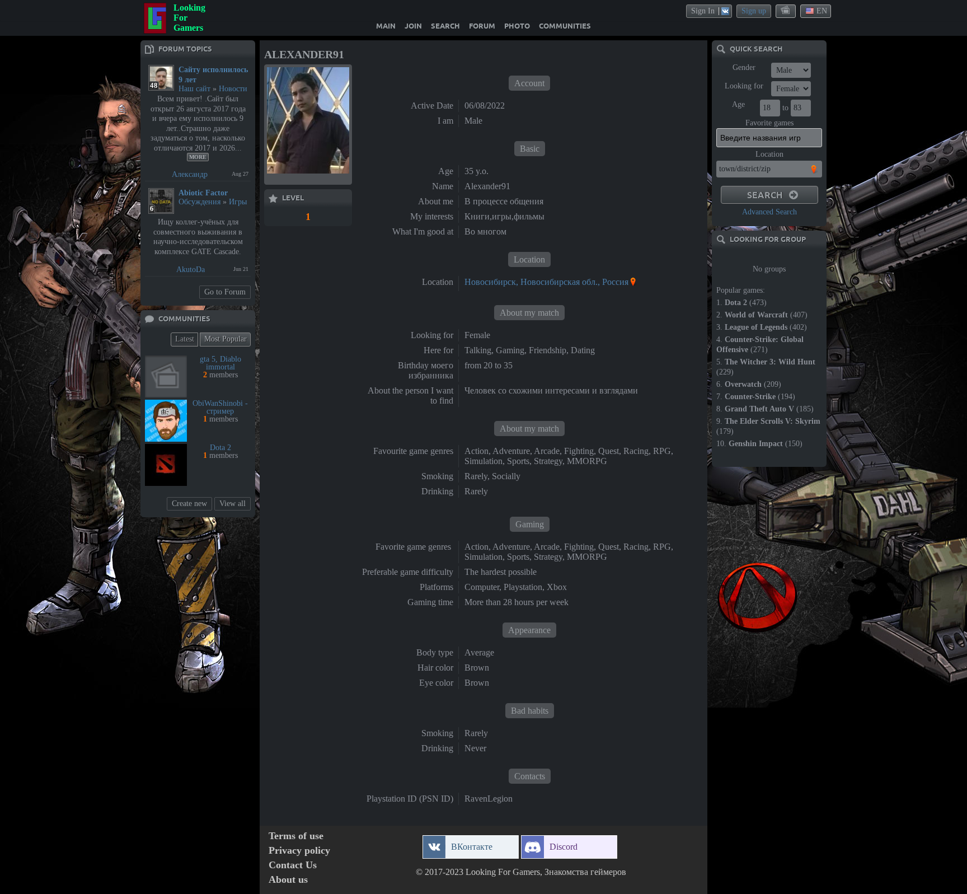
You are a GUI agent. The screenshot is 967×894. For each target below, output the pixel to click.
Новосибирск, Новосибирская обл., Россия (546, 282)
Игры (238, 202)
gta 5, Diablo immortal (220, 363)
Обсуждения (199, 202)
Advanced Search (769, 212)
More (197, 157)
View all (232, 503)
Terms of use (296, 836)
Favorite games (769, 123)
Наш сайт (194, 89)
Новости (233, 89)
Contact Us (293, 865)
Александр (190, 174)
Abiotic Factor (203, 193)
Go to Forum (225, 292)
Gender (744, 67)
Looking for (744, 86)
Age (738, 104)
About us (288, 879)
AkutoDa (190, 269)
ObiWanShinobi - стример (220, 407)
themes (786, 10)
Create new (189, 503)
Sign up (753, 11)
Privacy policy (299, 850)
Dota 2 (220, 447)
